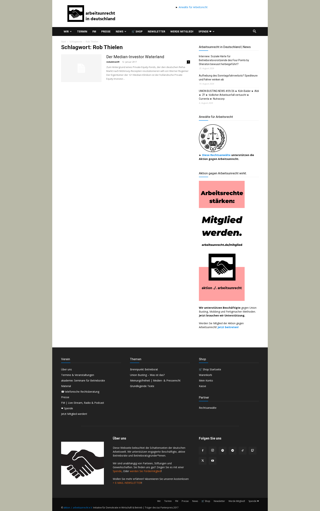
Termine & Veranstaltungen (77, 375)
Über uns (66, 369)
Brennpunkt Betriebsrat (144, 369)
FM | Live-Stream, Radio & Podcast (82, 402)
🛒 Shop (137, 31)
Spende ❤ (205, 31)
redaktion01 (112, 61)
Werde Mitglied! (181, 31)
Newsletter (156, 31)
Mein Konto (206, 380)
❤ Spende (67, 408)
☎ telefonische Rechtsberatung (80, 391)
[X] (202, 460)
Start (63, 41)
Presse (106, 31)
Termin (82, 31)
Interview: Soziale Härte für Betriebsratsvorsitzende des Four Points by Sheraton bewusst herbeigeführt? (224, 60)
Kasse (202, 386)
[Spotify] (222, 450)
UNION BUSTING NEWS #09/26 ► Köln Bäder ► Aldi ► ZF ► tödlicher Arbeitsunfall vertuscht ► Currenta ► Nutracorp (229, 94)
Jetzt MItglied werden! (74, 414)
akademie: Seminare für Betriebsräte (83, 380)
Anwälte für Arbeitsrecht (193, 7)
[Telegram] (232, 450)
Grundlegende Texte (142, 386)
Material (66, 386)
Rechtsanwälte (207, 407)
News (119, 31)
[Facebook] (202, 450)
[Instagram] (212, 450)
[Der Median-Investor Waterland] (81, 68)
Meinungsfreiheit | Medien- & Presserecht (155, 380)
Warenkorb (205, 375)
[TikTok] (242, 450)
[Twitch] (252, 450)
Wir (66, 31)
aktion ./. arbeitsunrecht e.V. (78, 507)
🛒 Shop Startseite (210, 369)
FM (94, 31)
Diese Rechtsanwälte (216, 155)
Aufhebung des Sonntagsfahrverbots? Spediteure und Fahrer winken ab (228, 77)
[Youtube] (212, 460)
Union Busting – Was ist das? (147, 375)
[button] (254, 32)
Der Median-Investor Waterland (135, 56)
